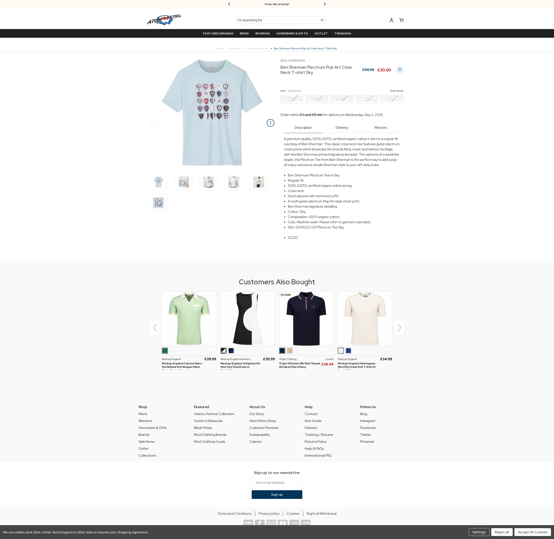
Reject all (502, 532)
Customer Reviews (263, 427)
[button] (154, 330)
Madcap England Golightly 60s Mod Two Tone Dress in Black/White (240, 367)
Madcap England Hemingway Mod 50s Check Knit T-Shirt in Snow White (357, 367)
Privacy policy (269, 513)
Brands (143, 434)
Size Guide (313, 420)
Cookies (293, 513)
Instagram (367, 420)
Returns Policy (315, 441)
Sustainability (259, 434)
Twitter (365, 434)
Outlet (143, 448)
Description (303, 127)
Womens (145, 420)
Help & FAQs (314, 448)
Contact (311, 414)
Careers (255, 441)
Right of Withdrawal (322, 513)
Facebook (368, 427)
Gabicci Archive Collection (214, 414)
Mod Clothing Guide (209, 441)
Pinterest (367, 441)
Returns (381, 127)
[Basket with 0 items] (401, 21)
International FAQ (318, 455)
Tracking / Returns (319, 434)
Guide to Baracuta (208, 420)
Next (270, 123)
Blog (363, 414)
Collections (147, 455)
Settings (479, 532)
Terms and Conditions (234, 513)
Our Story (256, 414)
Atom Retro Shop (262, 420)
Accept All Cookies (533, 532)
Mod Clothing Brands (210, 434)
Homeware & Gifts (152, 427)
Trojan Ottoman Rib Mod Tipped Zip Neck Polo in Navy (299, 365)
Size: (341, 91)
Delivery (342, 127)
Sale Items (146, 441)
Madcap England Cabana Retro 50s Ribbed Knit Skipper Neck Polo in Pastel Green (182, 367)
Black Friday (203, 427)
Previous (153, 123)
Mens (142, 414)
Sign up (277, 494)
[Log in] (391, 21)
